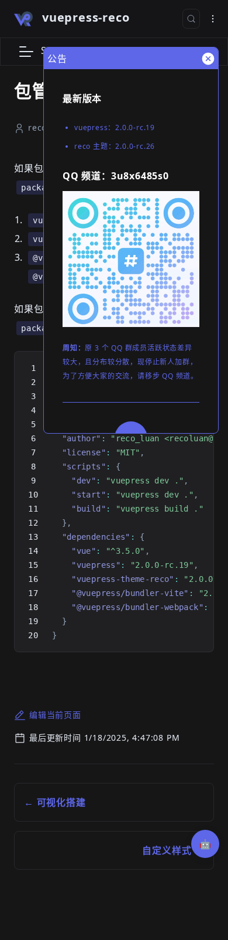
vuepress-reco (85, 17)
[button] (26, 51)
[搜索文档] (191, 19)
